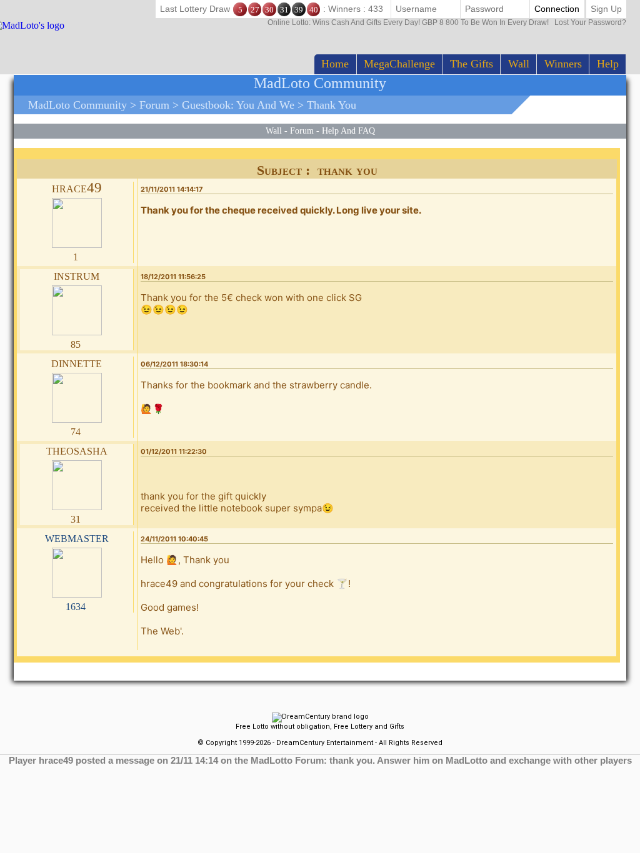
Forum (154, 105)
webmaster (77, 537)
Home (335, 63)
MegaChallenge (399, 63)
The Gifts (471, 63)
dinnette (76, 362)
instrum (76, 275)
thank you (331, 105)
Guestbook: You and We (238, 105)
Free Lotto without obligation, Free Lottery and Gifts (320, 726)
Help (608, 63)
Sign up (606, 9)
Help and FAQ (348, 131)
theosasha (77, 450)
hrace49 (77, 187)
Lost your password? (447, 22)
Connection (556, 9)
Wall (518, 63)
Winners (563, 63)
